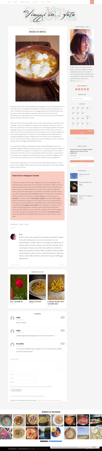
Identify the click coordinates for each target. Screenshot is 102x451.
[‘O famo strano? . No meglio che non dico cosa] (6, 420)
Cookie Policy (45, 448)
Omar (18, 317)
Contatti (48, 2)
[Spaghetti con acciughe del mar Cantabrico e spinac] (19, 433)
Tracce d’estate (35, 302)
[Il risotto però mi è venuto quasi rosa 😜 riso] (57, 420)
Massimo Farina (79, 81)
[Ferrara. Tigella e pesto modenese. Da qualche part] (96, 433)
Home (9, 2)
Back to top (89, 448)
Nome (12, 374)
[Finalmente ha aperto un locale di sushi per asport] (96, 420)
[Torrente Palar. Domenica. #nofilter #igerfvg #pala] (45, 433)
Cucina (15, 2)
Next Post (61, 264)
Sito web (12, 382)
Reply (62, 317)
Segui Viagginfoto (82, 138)
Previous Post (15, 264)
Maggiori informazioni (83, 447)
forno (21, 224)
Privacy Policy (39, 448)
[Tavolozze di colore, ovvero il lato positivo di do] (6, 433)
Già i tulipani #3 (16, 302)
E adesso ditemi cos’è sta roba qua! (56, 303)
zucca (26, 224)
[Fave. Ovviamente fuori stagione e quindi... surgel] (45, 420)
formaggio (14, 224)
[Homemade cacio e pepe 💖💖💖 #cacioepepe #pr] (70, 433)
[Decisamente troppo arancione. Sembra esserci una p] (70, 420)
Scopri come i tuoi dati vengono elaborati (49, 400)
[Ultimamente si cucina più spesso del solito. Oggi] (32, 420)
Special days (43, 29)
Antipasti (31, 29)
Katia (20, 234)
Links (42, 2)
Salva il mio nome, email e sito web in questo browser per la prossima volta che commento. (32, 386)
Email (12, 378)
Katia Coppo (32, 448)
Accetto (94, 447)
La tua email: (73, 155)
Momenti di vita (24, 2)
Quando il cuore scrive (84, 174)
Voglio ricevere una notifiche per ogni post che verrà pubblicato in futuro (28, 396)
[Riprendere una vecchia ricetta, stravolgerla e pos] (32, 433)
